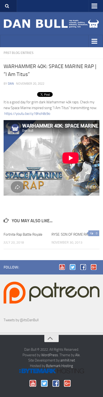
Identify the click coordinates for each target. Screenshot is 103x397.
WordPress (49, 355)
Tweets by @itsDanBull (21, 320)
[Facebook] (84, 267)
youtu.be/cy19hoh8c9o (27, 113)
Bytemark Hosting (59, 366)
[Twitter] (74, 267)
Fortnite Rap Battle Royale (23, 234)
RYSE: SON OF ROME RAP (71, 234)
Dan (11, 83)
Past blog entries (19, 53)
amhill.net (67, 360)
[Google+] (95, 267)
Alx (77, 355)
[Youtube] (63, 267)
